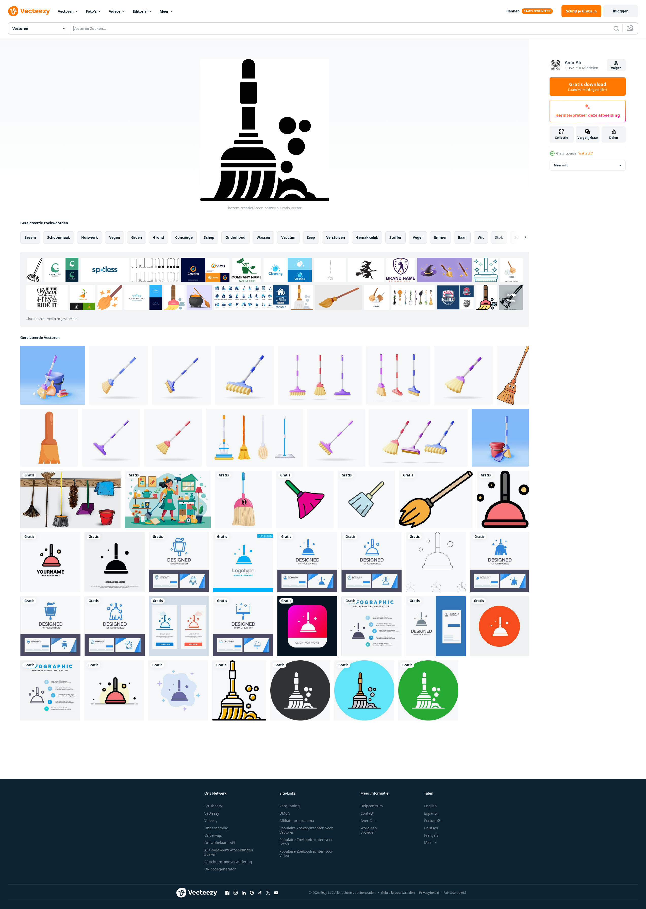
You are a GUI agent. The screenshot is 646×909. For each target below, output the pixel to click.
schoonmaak (58, 237)
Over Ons (368, 820)
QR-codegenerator (220, 869)
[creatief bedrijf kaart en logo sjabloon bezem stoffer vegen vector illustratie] (179, 562)
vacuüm (288, 237)
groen (136, 237)
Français (431, 835)
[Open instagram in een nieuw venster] (236, 892)
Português (433, 820)
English (430, 805)
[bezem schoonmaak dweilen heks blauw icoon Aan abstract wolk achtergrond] (178, 690)
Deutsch (431, 828)
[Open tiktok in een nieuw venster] (260, 892)
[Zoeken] (616, 28)
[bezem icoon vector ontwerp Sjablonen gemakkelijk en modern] (305, 499)
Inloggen (620, 11)
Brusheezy (213, 805)
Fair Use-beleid (454, 892)
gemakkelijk (367, 237)
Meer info (561, 165)
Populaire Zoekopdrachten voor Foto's (306, 841)
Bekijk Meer (510, 298)
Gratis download (587, 86)
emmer (440, 237)
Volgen (616, 68)
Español (431, 813)
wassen (263, 237)
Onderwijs (213, 835)
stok (499, 237)
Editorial (140, 11)
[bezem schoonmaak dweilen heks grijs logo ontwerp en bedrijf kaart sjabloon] (436, 626)
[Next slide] (521, 237)
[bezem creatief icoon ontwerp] (239, 690)
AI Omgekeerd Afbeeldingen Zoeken (228, 852)
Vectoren (66, 11)
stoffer (395, 237)
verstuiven (335, 237)
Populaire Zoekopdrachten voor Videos (306, 853)
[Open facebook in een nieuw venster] (227, 892)
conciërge (184, 237)
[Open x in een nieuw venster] (268, 892)
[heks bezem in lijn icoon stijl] (436, 499)
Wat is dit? (585, 153)
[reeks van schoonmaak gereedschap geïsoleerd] (70, 499)
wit (481, 237)
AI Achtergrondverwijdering (228, 861)
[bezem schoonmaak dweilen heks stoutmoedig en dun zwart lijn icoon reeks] (436, 562)
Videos (115, 11)
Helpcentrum (371, 805)
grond (158, 237)
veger (418, 237)
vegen (114, 237)
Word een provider (368, 830)
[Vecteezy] (29, 11)
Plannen (512, 11)
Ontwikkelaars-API (219, 842)
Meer (164, 11)
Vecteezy (211, 813)
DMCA (284, 813)
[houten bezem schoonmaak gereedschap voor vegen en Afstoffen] (49, 438)
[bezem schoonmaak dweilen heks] (499, 626)
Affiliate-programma (296, 820)
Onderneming (216, 828)
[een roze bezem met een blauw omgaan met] (243, 499)
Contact (366, 813)
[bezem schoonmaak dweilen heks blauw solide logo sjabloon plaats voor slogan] (243, 562)
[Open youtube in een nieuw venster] (276, 892)
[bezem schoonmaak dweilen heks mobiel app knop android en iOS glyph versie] (307, 626)
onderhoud (235, 237)
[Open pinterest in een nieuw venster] (252, 892)
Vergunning (289, 805)
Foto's (91, 11)
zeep (311, 237)
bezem (30, 237)
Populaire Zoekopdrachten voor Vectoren (306, 830)
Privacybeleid (429, 892)
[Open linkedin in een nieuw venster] (244, 892)
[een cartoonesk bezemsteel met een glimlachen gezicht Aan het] (513, 375)
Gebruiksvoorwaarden (398, 892)
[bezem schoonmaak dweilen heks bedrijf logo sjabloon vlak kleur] (50, 562)
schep (209, 237)
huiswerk (89, 237)
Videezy (210, 820)
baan (462, 237)
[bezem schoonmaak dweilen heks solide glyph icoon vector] (115, 562)
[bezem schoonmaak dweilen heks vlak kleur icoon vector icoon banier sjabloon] (503, 499)
